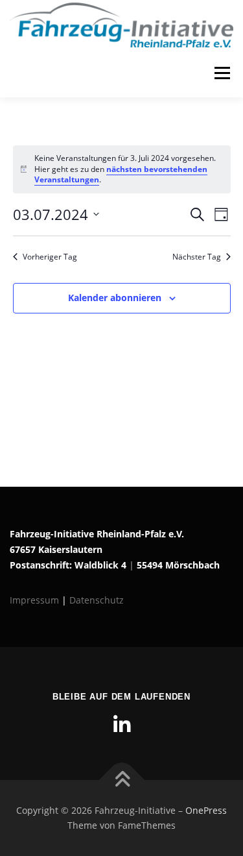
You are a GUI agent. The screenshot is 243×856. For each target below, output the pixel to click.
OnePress (206, 810)
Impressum (36, 600)
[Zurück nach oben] (121, 780)
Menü (221, 73)
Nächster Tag (196, 257)
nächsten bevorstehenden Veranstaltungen (120, 175)
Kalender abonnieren (114, 297)
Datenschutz (96, 600)
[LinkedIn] (122, 725)
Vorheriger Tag (50, 257)
